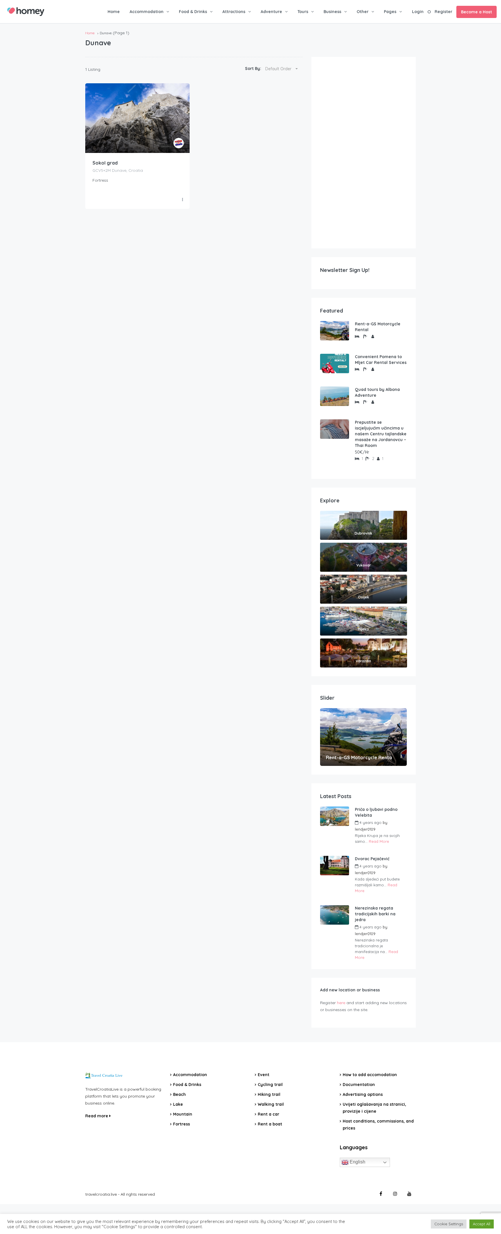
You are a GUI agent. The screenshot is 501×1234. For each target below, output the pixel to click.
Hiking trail (269, 1094)
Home (114, 11)
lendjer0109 (365, 829)
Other (363, 11)
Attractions (233, 11)
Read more (97, 1115)
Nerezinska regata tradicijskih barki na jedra (375, 913)
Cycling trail (270, 1084)
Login (418, 11)
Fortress (181, 1124)
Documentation (359, 1084)
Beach (179, 1094)
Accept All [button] (481, 1224)
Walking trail (271, 1104)
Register (443, 11)
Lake (178, 1104)
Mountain (182, 1114)
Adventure (271, 11)
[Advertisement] (363, 153)
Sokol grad (105, 163)
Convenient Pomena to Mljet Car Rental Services (380, 359)
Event (263, 1074)
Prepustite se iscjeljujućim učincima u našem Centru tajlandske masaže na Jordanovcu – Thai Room (380, 434)
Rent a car (268, 1114)
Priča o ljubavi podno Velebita (376, 812)
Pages (390, 11)
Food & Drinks (193, 11)
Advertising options (363, 1094)
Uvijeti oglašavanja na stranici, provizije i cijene (374, 1108)
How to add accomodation (370, 1074)
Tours (302, 11)
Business (332, 11)
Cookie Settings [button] (448, 1224)
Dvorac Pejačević (372, 858)
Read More (379, 841)
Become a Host (476, 12)
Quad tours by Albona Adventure (377, 392)
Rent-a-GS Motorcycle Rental (377, 326)
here (341, 1002)
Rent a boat (270, 1124)
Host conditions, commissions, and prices (378, 1124)
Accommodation (147, 11)
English (356, 1161)
